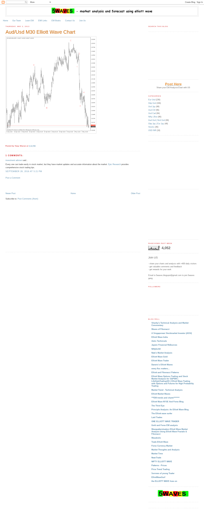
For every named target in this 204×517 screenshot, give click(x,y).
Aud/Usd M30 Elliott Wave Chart (40, 32)
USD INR (152, 130)
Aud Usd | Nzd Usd (156, 120)
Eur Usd (152, 100)
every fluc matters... (160, 368)
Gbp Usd (152, 103)
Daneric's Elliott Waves (162, 365)
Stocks (151, 127)
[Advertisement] (40, 185)
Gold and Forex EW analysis (164, 425)
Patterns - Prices (159, 465)
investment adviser (14, 160)
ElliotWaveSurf (158, 477)
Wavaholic (156, 438)
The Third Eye (157, 406)
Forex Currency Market (161, 446)
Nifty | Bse (153, 117)
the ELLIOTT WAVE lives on (164, 481)
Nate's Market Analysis (161, 353)
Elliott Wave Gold (159, 357)
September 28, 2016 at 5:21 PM (24, 171)
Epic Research (114, 164)
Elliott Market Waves (160, 394)
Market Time (157, 453)
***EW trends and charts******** (165, 398)
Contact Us (70, 20)
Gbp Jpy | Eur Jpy (156, 123)
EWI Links (42, 20)
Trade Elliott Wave (159, 442)
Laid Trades (156, 417)
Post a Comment (13, 178)
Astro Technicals (159, 341)
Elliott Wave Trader (160, 360)
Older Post (135, 193)
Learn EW (29, 20)
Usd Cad (152, 113)
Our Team (16, 20)
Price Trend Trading (160, 469)
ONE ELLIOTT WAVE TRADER (165, 421)
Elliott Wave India (159, 337)
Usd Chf (152, 110)
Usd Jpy (152, 106)
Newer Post (11, 193)
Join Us (82, 20)
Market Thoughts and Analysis (165, 450)
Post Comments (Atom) (28, 199)
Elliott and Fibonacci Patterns (165, 372)
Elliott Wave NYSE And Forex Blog (167, 402)
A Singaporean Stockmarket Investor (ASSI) (171, 333)
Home (5, 20)
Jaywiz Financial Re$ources (164, 345)
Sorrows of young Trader (162, 473)
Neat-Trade (156, 458)
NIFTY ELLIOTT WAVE (161, 461)
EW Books (56, 20)
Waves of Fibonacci (160, 329)
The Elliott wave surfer (161, 413)
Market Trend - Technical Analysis (166, 390)
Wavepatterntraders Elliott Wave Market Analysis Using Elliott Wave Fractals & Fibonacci (169, 431)
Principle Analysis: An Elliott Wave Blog (170, 409)
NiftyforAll (156, 349)
